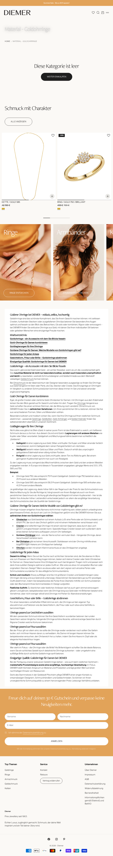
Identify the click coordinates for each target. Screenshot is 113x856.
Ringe (7, 775)
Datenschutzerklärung (33, 732)
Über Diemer (91, 770)
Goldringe (36, 419)
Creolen (20, 526)
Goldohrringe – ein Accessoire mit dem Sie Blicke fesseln (37, 339)
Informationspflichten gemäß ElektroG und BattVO (94, 801)
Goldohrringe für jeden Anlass (24, 354)
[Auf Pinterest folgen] (64, 839)
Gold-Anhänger (60, 419)
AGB (87, 779)
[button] (93, 12)
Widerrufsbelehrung (94, 788)
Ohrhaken (24, 541)
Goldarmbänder (79, 419)
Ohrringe (81, 403)
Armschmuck (11, 779)
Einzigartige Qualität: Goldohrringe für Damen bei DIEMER (38, 361)
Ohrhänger (30, 535)
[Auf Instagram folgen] (56, 839)
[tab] (28, 108)
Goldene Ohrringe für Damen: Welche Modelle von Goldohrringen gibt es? (45, 350)
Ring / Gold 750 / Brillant (71, 202)
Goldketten (47, 419)
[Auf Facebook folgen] (48, 839)
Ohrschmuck (19, 383)
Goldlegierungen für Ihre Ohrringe (26, 346)
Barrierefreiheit (92, 793)
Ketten (8, 788)
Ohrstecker (21, 519)
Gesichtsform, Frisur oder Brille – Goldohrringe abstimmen (38, 358)
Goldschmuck (27, 379)
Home (7, 41)
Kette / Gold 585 (11, 202)
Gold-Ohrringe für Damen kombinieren (29, 342)
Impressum (90, 775)
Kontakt (43, 770)
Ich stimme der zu (27, 732)
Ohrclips (20, 548)
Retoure (44, 775)
